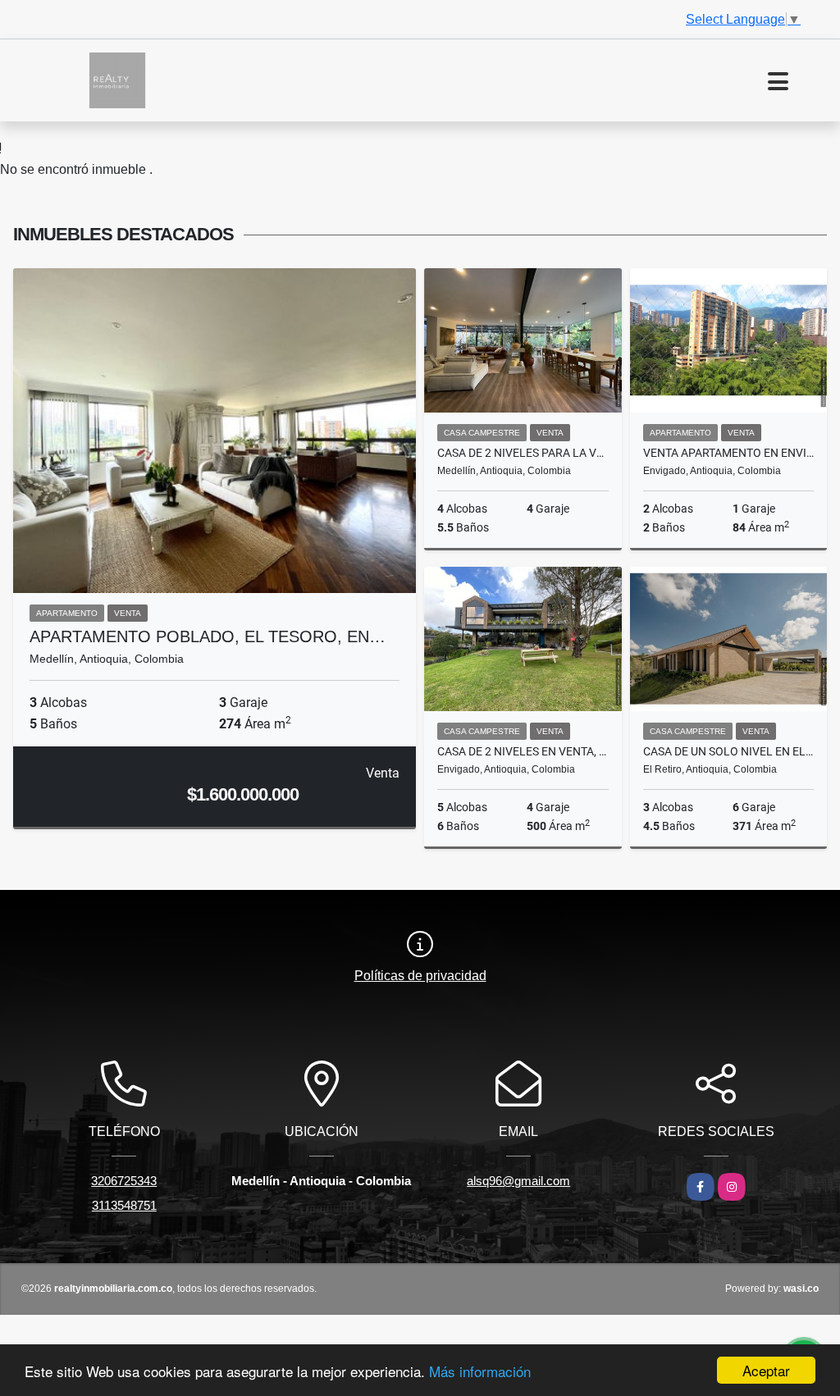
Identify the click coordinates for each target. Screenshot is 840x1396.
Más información (480, 1371)
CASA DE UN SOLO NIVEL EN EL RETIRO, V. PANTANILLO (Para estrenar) (729, 751)
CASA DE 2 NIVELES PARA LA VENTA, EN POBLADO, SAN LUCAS (523, 452)
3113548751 (124, 1205)
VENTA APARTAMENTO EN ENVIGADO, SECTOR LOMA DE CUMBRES (729, 452)
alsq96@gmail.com (518, 1181)
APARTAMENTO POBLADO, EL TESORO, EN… (208, 636)
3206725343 (124, 1181)
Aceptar (766, 1370)
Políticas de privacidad (420, 976)
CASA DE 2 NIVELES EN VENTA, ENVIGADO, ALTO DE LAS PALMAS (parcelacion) (523, 751)
